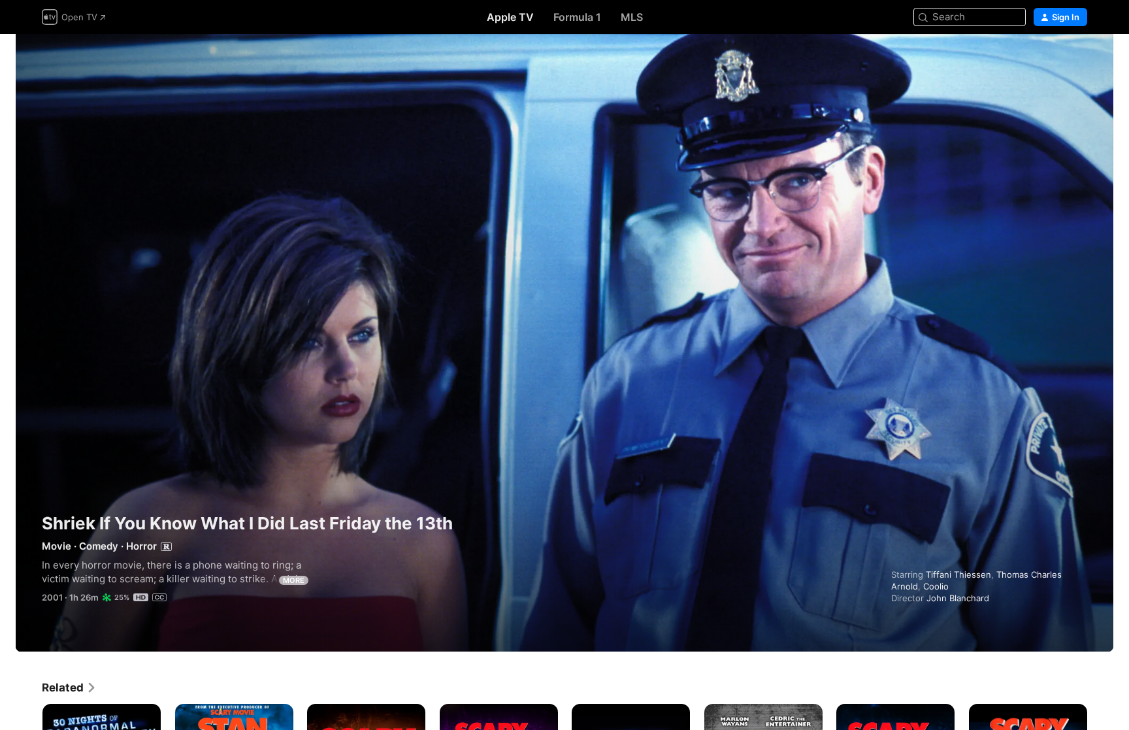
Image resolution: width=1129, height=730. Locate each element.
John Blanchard (957, 598)
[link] (69, 687)
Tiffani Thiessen (958, 574)
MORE (293, 580)
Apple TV (510, 17)
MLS (632, 17)
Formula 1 (577, 17)
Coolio (936, 586)
